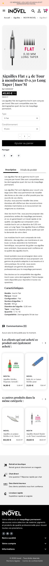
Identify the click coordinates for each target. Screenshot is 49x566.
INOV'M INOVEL (29, 18)
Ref (3, 89)
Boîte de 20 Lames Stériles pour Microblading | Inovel (35, 381)
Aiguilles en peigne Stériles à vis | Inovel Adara (11, 436)
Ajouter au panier (23, 143)
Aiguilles (16, 18)
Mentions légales (13, 561)
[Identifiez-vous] (39, 10)
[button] (33, 11)
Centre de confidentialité (32, 561)
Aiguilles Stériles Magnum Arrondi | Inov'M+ (10, 381)
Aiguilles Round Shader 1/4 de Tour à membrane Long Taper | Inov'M (36, 436)
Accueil (7, 18)
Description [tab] (10, 169)
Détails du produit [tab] (28, 169)
